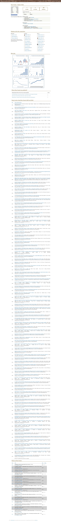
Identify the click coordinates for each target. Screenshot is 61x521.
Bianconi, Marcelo (27, 50)
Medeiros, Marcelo (27, 42)
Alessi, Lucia (14, 34)
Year (12, 102)
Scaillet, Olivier (27, 34)
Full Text (16, 465)
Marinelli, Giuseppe (28, 47)
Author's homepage (30, 23)
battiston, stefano (40, 41)
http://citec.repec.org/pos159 (31, 26)
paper (23, 105)
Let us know (40, 28)
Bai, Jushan (40, 47)
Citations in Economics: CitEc (5, 1)
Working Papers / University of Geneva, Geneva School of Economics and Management (23, 97)
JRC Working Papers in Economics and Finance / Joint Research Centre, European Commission (24, 94)
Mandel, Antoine (40, 34)
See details (32, 17)
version (22, 471)
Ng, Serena (39, 50)
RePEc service (12, 520)
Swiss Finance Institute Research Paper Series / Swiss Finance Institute (21, 95)
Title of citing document (18, 102)
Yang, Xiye (26, 49)
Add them (31, 28)
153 (32, 20)
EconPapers (25, 23)
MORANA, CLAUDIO (28, 44)
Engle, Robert (40, 42)
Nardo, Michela (14, 36)
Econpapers (19, 105)
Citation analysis (19, 465)
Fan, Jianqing (27, 41)
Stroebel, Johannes (41, 44)
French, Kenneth (40, 36)
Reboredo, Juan (27, 39)
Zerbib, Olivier (40, 49)
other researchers (31, 19)
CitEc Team (36, 520)
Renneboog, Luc (40, 39)
